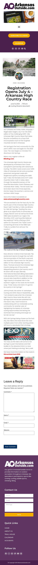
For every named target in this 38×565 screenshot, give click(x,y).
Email (6, 422)
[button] (19, 26)
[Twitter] (19, 49)
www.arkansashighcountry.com (16, 199)
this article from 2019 (12, 354)
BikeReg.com (9, 159)
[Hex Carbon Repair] (19, 339)
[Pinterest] (16, 49)
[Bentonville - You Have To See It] (19, 127)
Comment (8, 392)
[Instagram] (9, 553)
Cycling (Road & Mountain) (20, 106)
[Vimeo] (21, 553)
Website (6, 430)
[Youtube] (22, 49)
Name (6, 415)
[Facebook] (13, 49)
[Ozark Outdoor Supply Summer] (19, 369)
